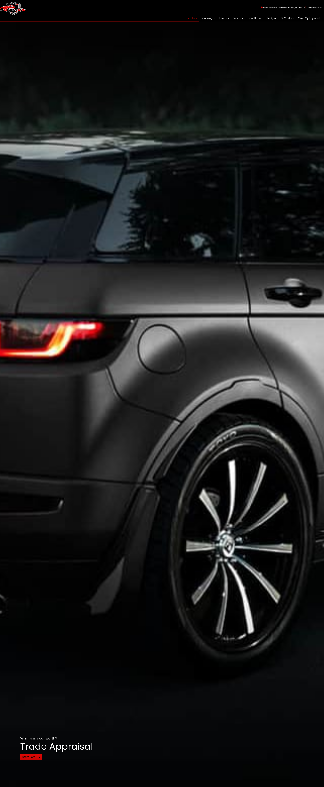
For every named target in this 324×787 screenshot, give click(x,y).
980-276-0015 (315, 7)
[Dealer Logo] (13, 7)
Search (27, 757)
